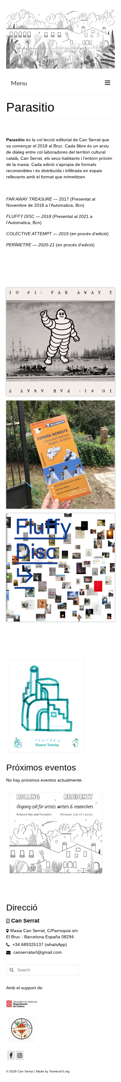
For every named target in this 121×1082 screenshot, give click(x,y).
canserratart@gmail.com (37, 952)
